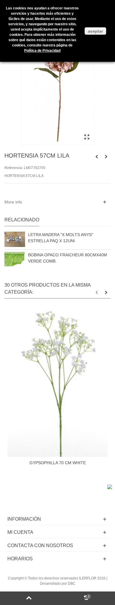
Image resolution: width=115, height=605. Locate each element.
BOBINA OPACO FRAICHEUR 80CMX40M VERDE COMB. (67, 258)
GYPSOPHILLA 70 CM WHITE (57, 462)
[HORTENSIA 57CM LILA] (86, 137)
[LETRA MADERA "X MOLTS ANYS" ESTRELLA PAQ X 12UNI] (14, 239)
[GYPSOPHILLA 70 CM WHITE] (57, 382)
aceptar (95, 31)
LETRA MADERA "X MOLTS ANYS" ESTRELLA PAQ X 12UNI (60, 237)
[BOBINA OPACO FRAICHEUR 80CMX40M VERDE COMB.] (14, 259)
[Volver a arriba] (29, 598)
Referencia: (13, 168)
